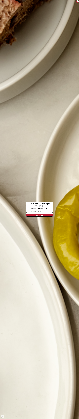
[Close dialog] (77, 1)
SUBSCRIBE (39, 215)
